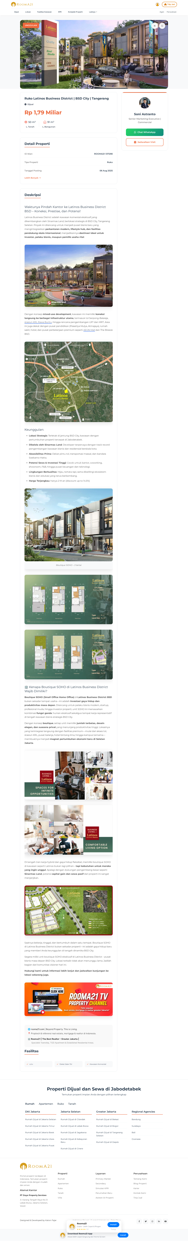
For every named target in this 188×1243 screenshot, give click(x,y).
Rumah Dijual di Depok (107, 1142)
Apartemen (63, 1183)
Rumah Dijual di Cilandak (73, 1119)
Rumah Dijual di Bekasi (107, 1119)
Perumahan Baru (104, 1193)
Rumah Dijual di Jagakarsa (73, 1132)
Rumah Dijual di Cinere (72, 1148)
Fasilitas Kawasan (44, 12)
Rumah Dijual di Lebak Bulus (74, 1126)
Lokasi (28, 12)
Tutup (113, 1229)
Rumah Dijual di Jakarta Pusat (39, 1145)
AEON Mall (89, 330)
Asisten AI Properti (105, 1197)
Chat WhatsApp (146, 132)
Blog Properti (140, 1183)
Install (123, 1235)
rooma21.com (37, 1029)
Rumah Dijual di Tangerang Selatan (109, 1134)
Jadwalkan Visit (146, 142)
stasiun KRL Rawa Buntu (38, 322)
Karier (136, 1188)
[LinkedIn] (158, 1221)
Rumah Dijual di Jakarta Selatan (40, 1119)
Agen (162, 12)
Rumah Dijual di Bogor (107, 1126)
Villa (60, 1197)
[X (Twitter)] (145, 1221)
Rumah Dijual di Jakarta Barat (39, 1132)
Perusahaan (171, 12)
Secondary (101, 1183)
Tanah (61, 1193)
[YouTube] (165, 1221)
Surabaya (136, 1126)
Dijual (16, 12)
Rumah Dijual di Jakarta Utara (39, 1139)
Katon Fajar (51, 1220)
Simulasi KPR (102, 1188)
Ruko (60, 1188)
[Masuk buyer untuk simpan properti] (162, 26)
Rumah (61, 1179)
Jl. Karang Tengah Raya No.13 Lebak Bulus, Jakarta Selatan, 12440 (34, 1203)
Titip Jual (171, 4)
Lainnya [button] (92, 12)
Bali (133, 1132)
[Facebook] (139, 1221)
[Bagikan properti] (155, 26)
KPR (60, 12)
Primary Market (103, 1179)
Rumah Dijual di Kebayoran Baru (74, 1140)
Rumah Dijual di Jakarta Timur (40, 1126)
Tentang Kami (140, 1179)
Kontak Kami (139, 1193)
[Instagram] (152, 1221)
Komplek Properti (75, 12)
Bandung (136, 1119)
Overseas (136, 1139)
